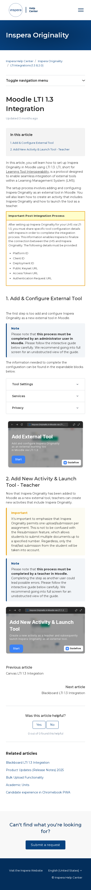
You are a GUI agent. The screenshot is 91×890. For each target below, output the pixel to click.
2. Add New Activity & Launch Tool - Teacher (40, 149)
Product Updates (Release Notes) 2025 (35, 770)
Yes (38, 725)
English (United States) (64, 870)
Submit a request (45, 845)
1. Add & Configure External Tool (32, 142)
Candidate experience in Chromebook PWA (38, 792)
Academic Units (17, 785)
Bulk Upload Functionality (25, 777)
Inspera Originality (50, 61)
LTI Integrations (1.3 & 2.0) (26, 65)
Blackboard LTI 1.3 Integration (63, 693)
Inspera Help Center (19, 61)
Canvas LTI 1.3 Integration (25, 673)
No (52, 725)
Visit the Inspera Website (26, 870)
